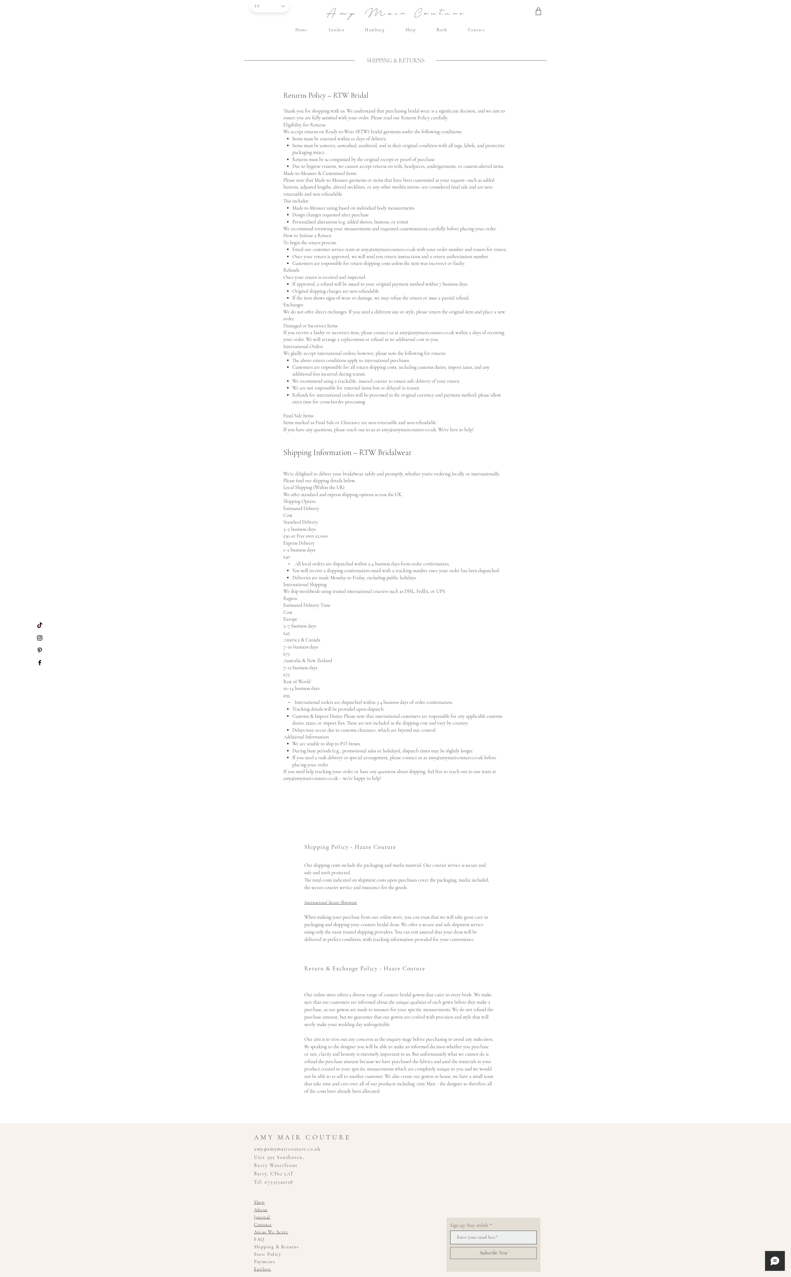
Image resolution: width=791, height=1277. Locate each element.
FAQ (259, 1239)
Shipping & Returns (276, 1246)
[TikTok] (39, 625)
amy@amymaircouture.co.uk (388, 249)
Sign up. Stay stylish (469, 1225)
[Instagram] (39, 637)
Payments (264, 1261)
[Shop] (538, 11)
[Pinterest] (39, 650)
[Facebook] (39, 662)
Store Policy (267, 1254)
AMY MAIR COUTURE (302, 1137)
